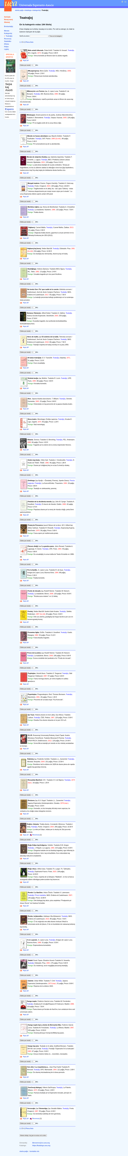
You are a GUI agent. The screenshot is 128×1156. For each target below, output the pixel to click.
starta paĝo (19, 10)
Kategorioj (8, 33)
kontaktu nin (34, 1151)
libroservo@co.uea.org (41, 1143)
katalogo (28, 10)
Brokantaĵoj (8, 26)
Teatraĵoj (9, 36)
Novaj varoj (8, 19)
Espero (9, 109)
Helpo (6, 46)
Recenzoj (7, 39)
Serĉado (7, 17)
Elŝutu (6, 44)
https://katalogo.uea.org (41, 1145)
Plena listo (29, 42)
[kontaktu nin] (125, 2)
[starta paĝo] (122, 2)
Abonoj (7, 22)
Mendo (6, 31)
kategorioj (36, 10)
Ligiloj (6, 49)
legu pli (25, 60)
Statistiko (7, 41)
